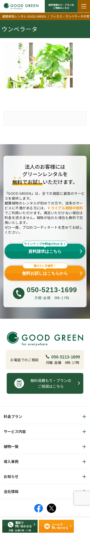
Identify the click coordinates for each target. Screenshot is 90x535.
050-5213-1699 (65, 357)
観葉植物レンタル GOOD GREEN (24, 16)
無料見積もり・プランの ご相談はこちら (61, 6)
